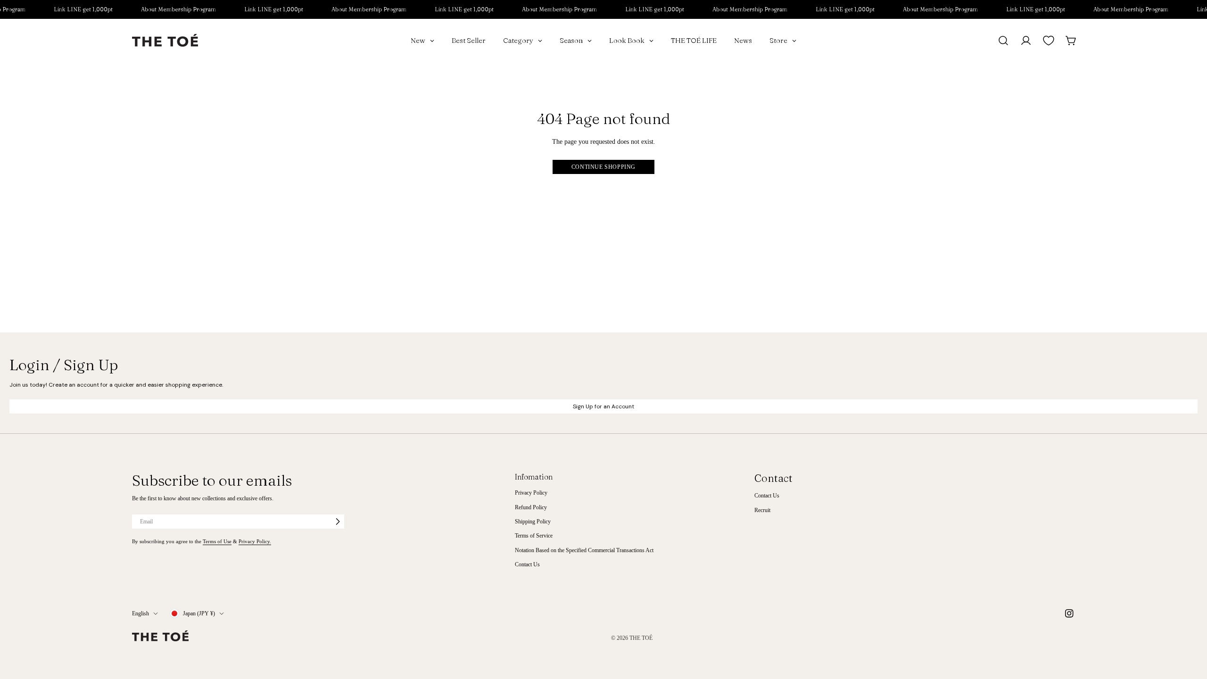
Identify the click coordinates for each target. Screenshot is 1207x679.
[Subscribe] (337, 521)
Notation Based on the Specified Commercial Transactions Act (584, 550)
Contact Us (527, 564)
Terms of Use (217, 541)
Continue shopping (603, 167)
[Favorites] (1048, 40)
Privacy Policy (531, 492)
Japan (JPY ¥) (199, 613)
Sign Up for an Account (603, 406)
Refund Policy (531, 507)
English (140, 613)
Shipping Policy (533, 521)
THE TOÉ (641, 638)
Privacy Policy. (255, 541)
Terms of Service (534, 535)
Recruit (762, 510)
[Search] (1003, 40)
